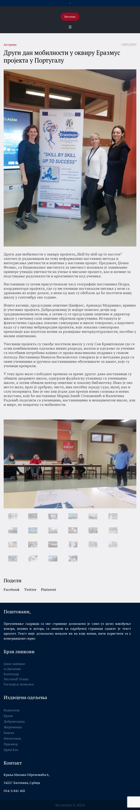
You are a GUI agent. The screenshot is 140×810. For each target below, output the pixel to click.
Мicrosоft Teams (16, 679)
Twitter (30, 589)
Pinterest (48, 589)
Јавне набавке (14, 663)
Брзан (8, 715)
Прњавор (11, 744)
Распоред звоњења (19, 684)
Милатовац (12, 738)
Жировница (13, 727)
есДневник (12, 669)
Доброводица (14, 721)
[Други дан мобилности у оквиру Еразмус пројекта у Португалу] (70, 157)
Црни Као (11, 749)
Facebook (12, 589)
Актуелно (10, 45)
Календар (11, 674)
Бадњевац (12, 710)
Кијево (9, 732)
